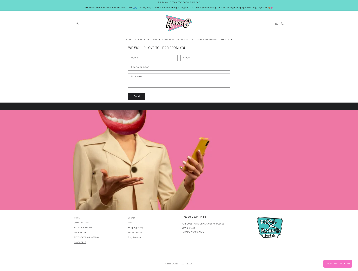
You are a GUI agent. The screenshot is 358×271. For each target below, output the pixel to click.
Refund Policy (135, 233)
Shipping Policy (135, 228)
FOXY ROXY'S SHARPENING (86, 237)
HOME (77, 218)
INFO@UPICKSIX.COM (193, 232)
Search (132, 218)
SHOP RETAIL (80, 233)
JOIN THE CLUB (81, 223)
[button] (77, 23)
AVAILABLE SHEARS (83, 228)
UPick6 (174, 264)
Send (137, 96)
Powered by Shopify (185, 264)
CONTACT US (80, 242)
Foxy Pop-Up (134, 237)
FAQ (130, 223)
